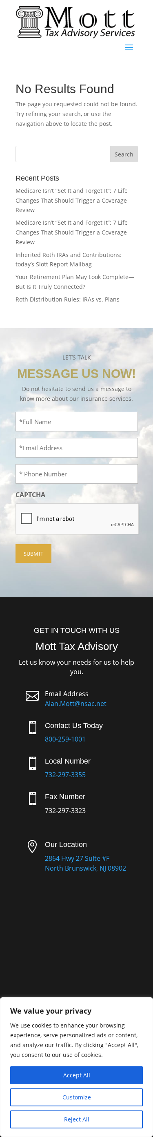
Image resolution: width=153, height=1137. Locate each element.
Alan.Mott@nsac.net (75, 703)
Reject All (76, 1119)
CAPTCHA (30, 494)
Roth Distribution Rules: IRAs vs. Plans (68, 299)
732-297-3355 (65, 774)
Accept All (76, 1075)
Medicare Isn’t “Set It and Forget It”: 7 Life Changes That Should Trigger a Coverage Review (72, 200)
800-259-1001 (65, 739)
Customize (76, 1097)
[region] (76, 1067)
